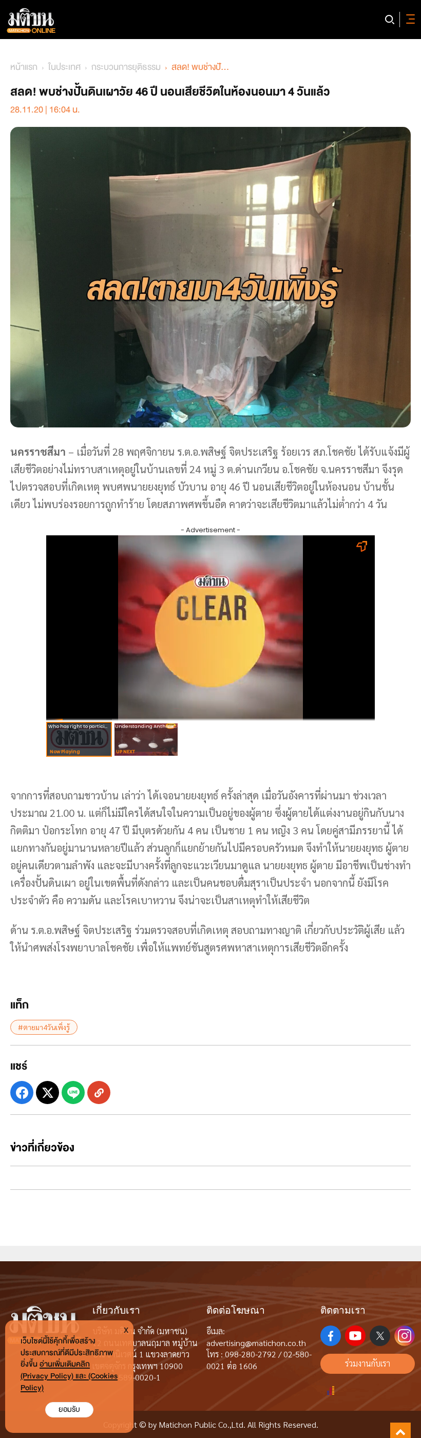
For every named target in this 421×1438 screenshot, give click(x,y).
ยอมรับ (69, 1409)
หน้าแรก (23, 67)
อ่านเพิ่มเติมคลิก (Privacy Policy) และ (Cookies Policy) (69, 1376)
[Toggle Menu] (409, 19)
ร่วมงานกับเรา (367, 1363)
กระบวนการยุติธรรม (126, 67)
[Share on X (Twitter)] (47, 1092)
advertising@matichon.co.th (256, 1342)
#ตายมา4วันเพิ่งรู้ (44, 1027)
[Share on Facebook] (21, 1092)
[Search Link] (389, 19)
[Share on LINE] (73, 1092)
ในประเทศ (64, 67)
